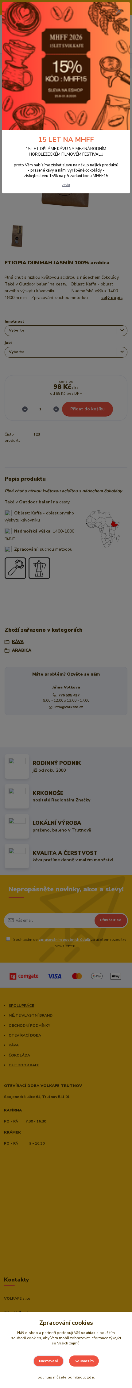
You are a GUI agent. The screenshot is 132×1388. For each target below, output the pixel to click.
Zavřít (66, 185)
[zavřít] (119, 11)
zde (90, 1377)
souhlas (88, 1332)
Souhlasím (84, 1361)
